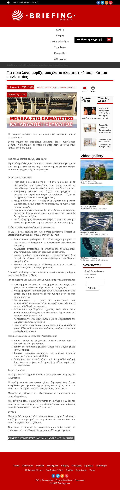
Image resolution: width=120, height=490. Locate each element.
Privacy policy (47, 480)
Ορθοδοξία (101, 465)
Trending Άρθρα (103, 99)
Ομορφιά (88, 465)
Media (16, 465)
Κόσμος (60, 35)
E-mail (90, 277)
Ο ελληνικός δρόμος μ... (88, 232)
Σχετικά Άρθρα (89, 100)
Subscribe (92, 288)
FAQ (37, 480)
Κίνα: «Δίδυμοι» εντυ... (88, 181)
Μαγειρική (77, 465)
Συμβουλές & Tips (16, 94)
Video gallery (91, 156)
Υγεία (92, 470)
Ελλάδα (60, 30)
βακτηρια (67, 438)
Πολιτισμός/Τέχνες (60, 41)
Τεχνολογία (60, 47)
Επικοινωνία (79, 480)
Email (84, 91)
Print (93, 91)
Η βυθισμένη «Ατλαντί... (88, 258)
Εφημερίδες (60, 53)
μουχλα (41, 438)
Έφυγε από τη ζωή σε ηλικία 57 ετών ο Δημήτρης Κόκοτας (43, 65)
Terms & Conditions (64, 480)
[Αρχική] (43, 16)
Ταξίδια (69, 470)
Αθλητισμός (60, 59)
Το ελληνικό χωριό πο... (88, 206)
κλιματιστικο (27, 438)
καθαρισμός (54, 438)
